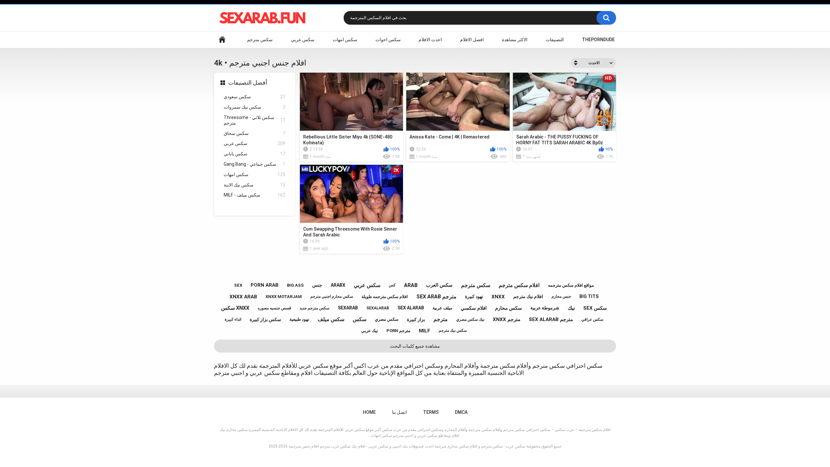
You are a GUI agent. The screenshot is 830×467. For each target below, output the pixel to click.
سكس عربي (302, 39)
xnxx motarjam (284, 296)
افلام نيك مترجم (528, 296)
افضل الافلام (472, 39)
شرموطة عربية (544, 307)
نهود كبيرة (474, 296)
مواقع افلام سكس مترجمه (571, 285)
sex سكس (595, 308)
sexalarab (377, 308)
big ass (295, 285)
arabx (338, 285)
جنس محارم (561, 296)
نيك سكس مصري (470, 319)
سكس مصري (386, 319)
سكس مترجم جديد (314, 308)
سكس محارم (508, 308)
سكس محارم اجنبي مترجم (331, 296)
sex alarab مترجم (551, 319)
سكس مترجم (260, 39)
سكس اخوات (388, 39)
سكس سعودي (254, 96)
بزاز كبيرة (416, 319)
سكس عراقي (592, 319)
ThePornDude (598, 39)
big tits (589, 296)
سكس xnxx (235, 308)
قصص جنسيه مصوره (274, 308)
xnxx (498, 297)
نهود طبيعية (299, 319)
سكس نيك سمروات (254, 107)
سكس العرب (439, 285)
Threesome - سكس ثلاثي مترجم (254, 120)
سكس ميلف (331, 319)
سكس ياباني (254, 153)
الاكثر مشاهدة (515, 39)
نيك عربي (369, 330)
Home (222, 39)
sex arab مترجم (436, 296)
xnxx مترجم (506, 319)
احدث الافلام (430, 39)
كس (392, 285)
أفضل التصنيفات (247, 82)
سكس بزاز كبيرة (265, 319)
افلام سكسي (474, 308)
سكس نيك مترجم (453, 330)
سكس (359, 319)
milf (424, 331)
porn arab (265, 285)
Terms (431, 412)
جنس (317, 285)
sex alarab (410, 307)
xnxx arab (243, 297)
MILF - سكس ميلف (254, 195)
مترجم (440, 319)
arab (411, 285)
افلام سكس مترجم (519, 285)
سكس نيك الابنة (254, 184)
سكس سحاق (254, 133)
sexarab (348, 307)
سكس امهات (345, 39)
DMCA (461, 412)
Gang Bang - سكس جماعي (254, 164)
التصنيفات (555, 39)
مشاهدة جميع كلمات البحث (415, 346)
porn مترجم (398, 330)
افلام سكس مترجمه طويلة (385, 296)
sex (238, 285)
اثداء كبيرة (233, 319)
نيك (571, 308)
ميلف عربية (442, 307)
